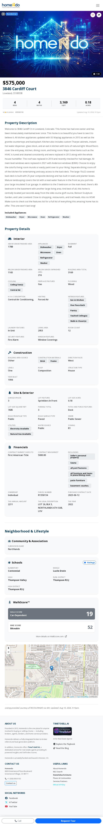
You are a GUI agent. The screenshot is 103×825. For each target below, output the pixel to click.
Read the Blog (62, 748)
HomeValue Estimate (62, 775)
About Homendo (59, 768)
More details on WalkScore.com (50, 636)
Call (19, 820)
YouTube (12, 806)
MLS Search (57, 772)
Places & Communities (62, 778)
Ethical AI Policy (59, 785)
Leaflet (71, 697)
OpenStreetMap (83, 697)
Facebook (13, 798)
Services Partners (60, 781)
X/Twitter (12, 802)
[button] (51, 668)
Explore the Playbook (65, 744)
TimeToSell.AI (34, 747)
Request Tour (68, 820)
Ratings (91, 562)
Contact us (10, 783)
